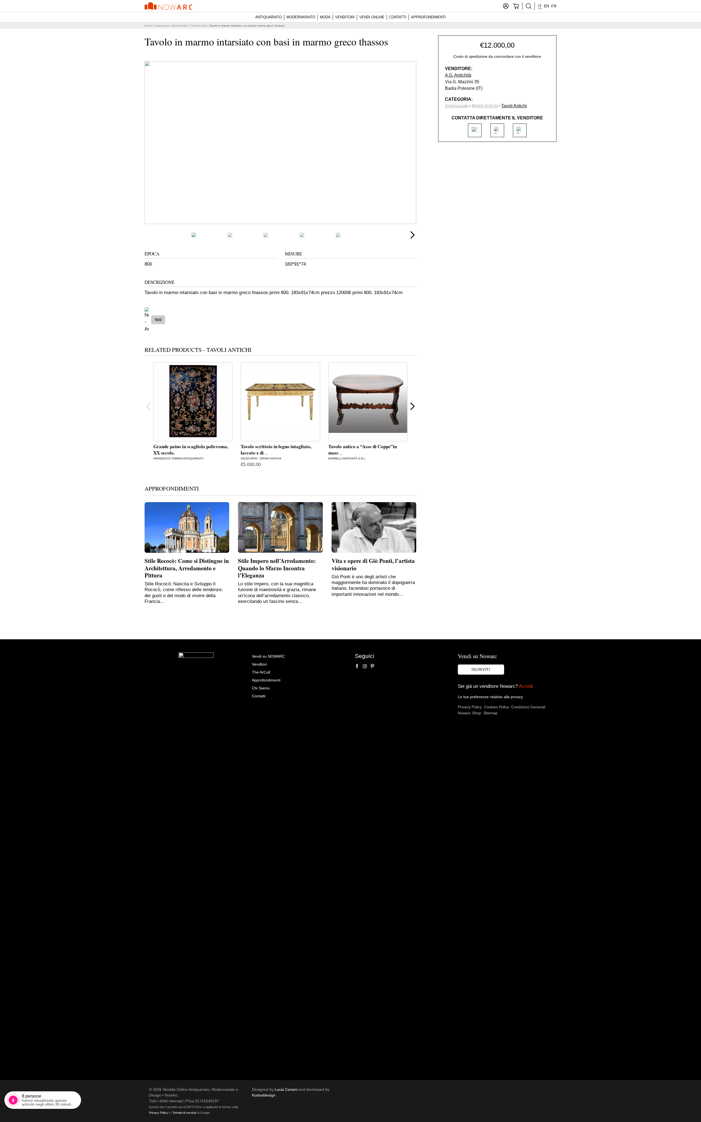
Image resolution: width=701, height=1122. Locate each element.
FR (553, 6)
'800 (158, 320)
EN (546, 6)
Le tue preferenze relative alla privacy (490, 697)
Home (148, 25)
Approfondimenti (428, 17)
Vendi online (371, 17)
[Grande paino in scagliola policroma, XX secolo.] (193, 402)
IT (540, 6)
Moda (325, 17)
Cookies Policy (496, 707)
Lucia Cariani (286, 1089)
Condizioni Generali (528, 707)
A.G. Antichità (458, 75)
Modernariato (300, 17)
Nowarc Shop (469, 713)
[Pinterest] (372, 666)
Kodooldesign (263, 1095)
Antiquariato (268, 17)
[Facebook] (357, 666)
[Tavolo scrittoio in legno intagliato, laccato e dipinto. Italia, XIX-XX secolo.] (280, 402)
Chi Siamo (261, 688)
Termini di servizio (184, 1112)
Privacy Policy (470, 707)
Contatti (397, 17)
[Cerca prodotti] (528, 6)
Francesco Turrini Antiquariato (178, 458)
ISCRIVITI (481, 669)
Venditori (345, 17)
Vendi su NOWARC (268, 656)
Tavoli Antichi (199, 25)
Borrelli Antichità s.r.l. (347, 458)
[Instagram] (365, 666)
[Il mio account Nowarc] (505, 6)
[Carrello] (516, 6)
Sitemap (490, 713)
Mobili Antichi (180, 25)
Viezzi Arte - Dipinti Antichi (261, 458)
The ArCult (261, 672)
